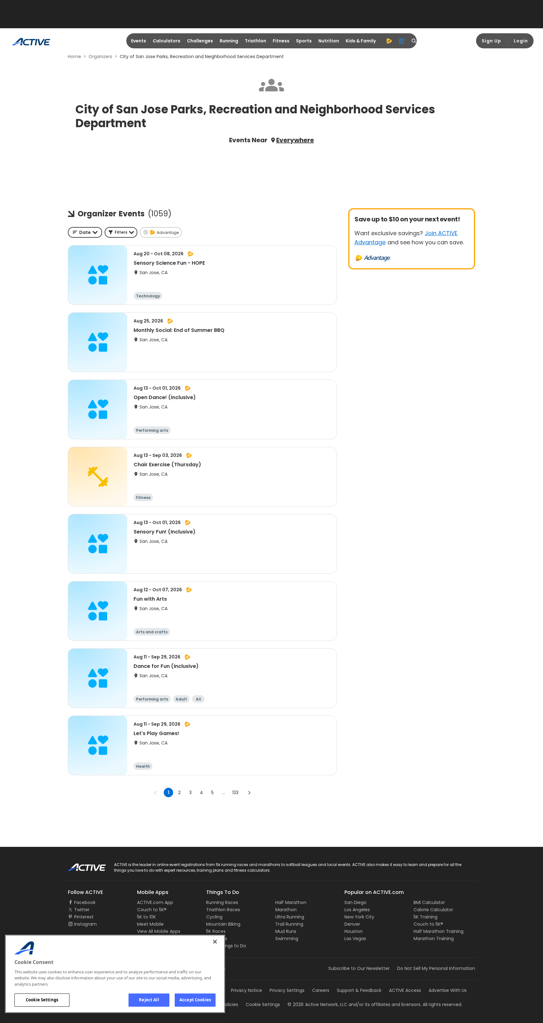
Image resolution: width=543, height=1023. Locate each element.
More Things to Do (226, 946)
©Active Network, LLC (317, 1004)
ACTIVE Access (405, 990)
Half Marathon (290, 902)
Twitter (82, 910)
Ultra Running (289, 917)
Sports (304, 41)
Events (138, 41)
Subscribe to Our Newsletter (359, 968)
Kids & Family (361, 41)
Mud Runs (285, 931)
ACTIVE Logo (81, 865)
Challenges (200, 41)
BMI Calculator (429, 902)
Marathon (286, 910)
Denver (352, 924)
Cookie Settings (42, 1000)
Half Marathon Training (438, 931)
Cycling (214, 917)
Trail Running (289, 924)
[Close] (215, 942)
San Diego (355, 902)
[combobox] (85, 232)
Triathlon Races (223, 910)
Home (74, 56)
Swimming (286, 938)
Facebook (85, 902)
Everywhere (295, 140)
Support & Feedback (359, 990)
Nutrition (328, 41)
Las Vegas (355, 938)
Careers (320, 990)
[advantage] (389, 40)
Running (229, 41)
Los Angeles (357, 910)
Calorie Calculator (433, 910)
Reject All (149, 1000)
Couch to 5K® (152, 910)
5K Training (425, 917)
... (223, 792)
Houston (353, 931)
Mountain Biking (223, 924)
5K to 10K (146, 917)
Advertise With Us (448, 990)
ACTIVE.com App (155, 902)
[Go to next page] (249, 792)
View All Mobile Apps (158, 931)
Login (521, 41)
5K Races (216, 931)
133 (235, 792)
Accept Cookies (195, 1000)
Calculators (166, 41)
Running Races (222, 902)
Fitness (281, 41)
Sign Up (491, 41)
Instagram (85, 924)
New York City (359, 917)
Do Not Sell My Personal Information (436, 968)
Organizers (100, 56)
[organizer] (401, 40)
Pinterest (84, 917)
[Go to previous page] (155, 792)
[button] (121, 232)
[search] (414, 40)
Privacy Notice (246, 990)
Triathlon (255, 41)
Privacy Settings (287, 990)
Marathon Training (434, 938)
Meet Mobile (150, 924)
